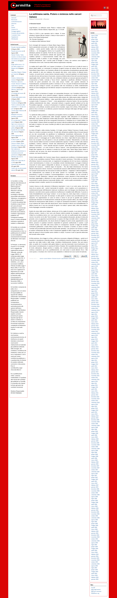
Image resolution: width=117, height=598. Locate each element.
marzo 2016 (94, 275)
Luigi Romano (64, 258)
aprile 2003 (94, 573)
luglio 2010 (94, 406)
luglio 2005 (94, 521)
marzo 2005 (94, 529)
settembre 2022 (95, 126)
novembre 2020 (95, 168)
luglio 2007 (94, 475)
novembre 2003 (95, 560)
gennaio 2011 (94, 395)
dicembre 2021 (95, 143)
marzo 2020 (94, 183)
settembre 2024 (95, 80)
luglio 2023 (94, 106)
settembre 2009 (95, 425)
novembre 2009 (95, 421)
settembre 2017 (95, 241)
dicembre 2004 (95, 535)
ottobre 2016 (94, 262)
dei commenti (96, 591)
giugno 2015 (94, 293)
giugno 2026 (94, 39)
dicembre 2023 (95, 97)
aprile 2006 (94, 504)
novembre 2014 (95, 306)
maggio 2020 (94, 179)
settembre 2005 (95, 518)
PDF (75, 256)
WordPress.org (95, 593)
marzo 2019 (94, 206)
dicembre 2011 (95, 373)
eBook (83, 256)
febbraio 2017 (94, 254)
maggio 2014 (94, 318)
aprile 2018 (94, 227)
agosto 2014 (94, 312)
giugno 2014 (94, 316)
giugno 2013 (94, 339)
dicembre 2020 (95, 166)
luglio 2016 (94, 268)
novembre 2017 (95, 237)
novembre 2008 (95, 445)
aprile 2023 (94, 112)
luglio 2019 (94, 199)
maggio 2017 (94, 249)
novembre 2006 (95, 491)
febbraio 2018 (94, 231)
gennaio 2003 (94, 579)
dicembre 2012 (95, 350)
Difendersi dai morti (16, 156)
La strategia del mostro (17, 93)
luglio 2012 (94, 360)
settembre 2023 (95, 103)
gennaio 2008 (94, 464)
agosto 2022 (94, 128)
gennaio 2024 (94, 95)
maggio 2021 (94, 156)
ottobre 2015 (94, 285)
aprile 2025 (94, 66)
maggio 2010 (94, 410)
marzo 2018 (94, 229)
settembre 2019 (95, 195)
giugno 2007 (94, 477)
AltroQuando (14, 39)
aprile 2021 (94, 158)
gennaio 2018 (94, 233)
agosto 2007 (94, 473)
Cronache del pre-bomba (17, 33)
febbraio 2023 (94, 116)
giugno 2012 (94, 362)
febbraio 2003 (94, 577)
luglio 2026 (94, 37)
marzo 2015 (94, 299)
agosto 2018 (94, 220)
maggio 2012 (94, 364)
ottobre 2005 (94, 516)
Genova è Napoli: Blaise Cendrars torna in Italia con (18, 145)
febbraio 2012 (94, 370)
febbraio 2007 (94, 485)
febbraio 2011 (94, 393)
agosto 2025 (94, 58)
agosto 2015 (94, 289)
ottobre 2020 (94, 170)
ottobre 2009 (94, 423)
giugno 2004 (94, 546)
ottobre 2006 (94, 493)
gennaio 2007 (94, 487)
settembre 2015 (95, 287)
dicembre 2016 (95, 258)
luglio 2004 (94, 544)
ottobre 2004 (94, 539)
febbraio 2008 (94, 462)
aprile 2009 (94, 435)
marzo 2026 (94, 45)
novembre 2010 (95, 398)
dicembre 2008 (95, 443)
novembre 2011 (95, 375)
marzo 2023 (94, 114)
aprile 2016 (94, 274)
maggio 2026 (94, 41)
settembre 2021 (95, 149)
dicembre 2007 (95, 466)
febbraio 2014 (94, 323)
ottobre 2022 (94, 124)
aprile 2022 (94, 135)
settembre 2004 (95, 541)
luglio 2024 (94, 83)
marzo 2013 (94, 345)
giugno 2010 (94, 408)
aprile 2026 (94, 43)
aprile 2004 (94, 550)
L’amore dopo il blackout (17, 110)
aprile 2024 (94, 89)
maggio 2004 (94, 548)
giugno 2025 (94, 62)
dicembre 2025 (95, 51)
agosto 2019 (94, 197)
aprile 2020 (94, 181)
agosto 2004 (94, 542)
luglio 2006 (94, 498)
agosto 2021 (94, 151)
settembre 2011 (95, 379)
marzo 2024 (94, 91)
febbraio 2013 (94, 347)
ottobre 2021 (94, 147)
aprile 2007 (94, 481)
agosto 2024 (94, 81)
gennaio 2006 (94, 510)
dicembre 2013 (95, 327)
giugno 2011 (94, 385)
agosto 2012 (94, 358)
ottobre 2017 (94, 239)
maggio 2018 (94, 226)
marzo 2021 (94, 160)
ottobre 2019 (94, 193)
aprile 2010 (94, 412)
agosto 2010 (94, 404)
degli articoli (95, 589)
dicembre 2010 (95, 396)
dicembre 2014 (95, 304)
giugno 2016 (94, 270)
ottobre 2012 (94, 354)
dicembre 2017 (95, 235)
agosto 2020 (94, 174)
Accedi (93, 587)
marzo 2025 (94, 68)
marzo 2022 (94, 137)
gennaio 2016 (94, 279)
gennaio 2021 (94, 164)
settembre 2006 (95, 494)
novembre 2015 (95, 283)
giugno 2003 (94, 569)
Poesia (13, 27)
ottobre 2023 (94, 101)
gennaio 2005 (94, 533)
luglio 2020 (94, 176)
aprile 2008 (94, 458)
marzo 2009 (94, 437)
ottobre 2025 (94, 55)
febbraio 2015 (94, 300)
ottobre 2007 (94, 469)
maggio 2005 (94, 525)
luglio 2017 (94, 245)
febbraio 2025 (94, 70)
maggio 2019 (94, 202)
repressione (72, 258)
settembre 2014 (95, 310)
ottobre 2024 (94, 78)
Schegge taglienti (15, 31)
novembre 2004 (95, 537)
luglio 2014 (94, 314)
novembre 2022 (95, 122)
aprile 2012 (94, 366)
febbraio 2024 (94, 93)
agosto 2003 (94, 566)
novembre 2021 (95, 145)
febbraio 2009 (94, 439)
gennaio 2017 (94, 256)
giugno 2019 (94, 201)
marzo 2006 (94, 506)
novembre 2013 (95, 329)
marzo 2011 (94, 391)
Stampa (67, 256)
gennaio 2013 (94, 348)
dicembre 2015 (95, 281)
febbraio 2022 (94, 139)
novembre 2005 (95, 514)
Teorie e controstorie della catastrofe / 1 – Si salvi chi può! (18, 106)
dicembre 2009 (95, 420)
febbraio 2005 (94, 531)
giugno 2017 (94, 247)
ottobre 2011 (94, 377)
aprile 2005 (94, 527)
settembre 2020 (95, 172)
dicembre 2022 (95, 120)
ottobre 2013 (94, 331)
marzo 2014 (94, 322)
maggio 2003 (94, 571)
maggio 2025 (94, 64)
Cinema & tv (14, 29)
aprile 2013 (94, 343)
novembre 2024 (95, 76)
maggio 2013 (94, 341)
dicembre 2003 (95, 558)
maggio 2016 (94, 272)
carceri (41, 258)
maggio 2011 (94, 387)
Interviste (13, 23)
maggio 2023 (94, 110)
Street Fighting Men (16, 135)
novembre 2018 (95, 214)
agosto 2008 (94, 450)
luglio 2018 (94, 222)
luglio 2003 (94, 567)
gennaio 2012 (94, 372)
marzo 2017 (94, 252)
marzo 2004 (94, 552)
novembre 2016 (95, 260)
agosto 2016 (94, 266)
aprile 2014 (94, 320)
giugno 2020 (94, 177)
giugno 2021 (94, 154)
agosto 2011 (94, 381)
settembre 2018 (95, 218)
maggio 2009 (94, 433)
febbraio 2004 (94, 554)
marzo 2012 (94, 368)
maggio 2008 (94, 456)
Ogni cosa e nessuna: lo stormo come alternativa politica (17, 126)
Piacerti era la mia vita (17, 51)
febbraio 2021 (94, 162)
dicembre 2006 (95, 489)
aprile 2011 (94, 389)
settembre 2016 (95, 264)
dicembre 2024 (95, 74)
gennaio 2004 (94, 556)
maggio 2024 (94, 87)
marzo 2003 (94, 575)
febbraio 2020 (94, 185)
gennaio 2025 (94, 72)
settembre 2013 (95, 333)
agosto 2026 (94, 35)
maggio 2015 (94, 295)
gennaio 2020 (94, 187)
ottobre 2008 (94, 446)
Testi (12, 25)
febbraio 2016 (94, 277)
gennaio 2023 (94, 118)
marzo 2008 (94, 460)
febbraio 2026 (94, 47)
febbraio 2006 (94, 508)
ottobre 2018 (94, 216)
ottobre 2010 (94, 400)
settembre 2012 (95, 356)
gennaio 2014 (94, 325)
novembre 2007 (95, 468)
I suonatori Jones (15, 35)
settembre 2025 (95, 56)
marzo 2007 (94, 483)
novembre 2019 (95, 191)
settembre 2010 (95, 402)
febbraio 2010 (94, 416)
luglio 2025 (94, 60)
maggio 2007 (94, 479)
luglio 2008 (94, 452)
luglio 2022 (94, 129)
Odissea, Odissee (16, 89)
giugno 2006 (94, 500)
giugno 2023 (94, 108)
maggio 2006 (94, 502)
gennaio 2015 (94, 302)
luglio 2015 (94, 291)
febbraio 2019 (94, 208)
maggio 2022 (94, 133)
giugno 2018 (94, 224)
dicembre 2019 (95, 189)
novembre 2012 (95, 352)
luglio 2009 (94, 429)
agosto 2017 (94, 243)
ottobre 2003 (94, 562)
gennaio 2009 (94, 441)
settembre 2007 (95, 471)
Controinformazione (16, 21)
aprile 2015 (94, 297)
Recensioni (46, 19)
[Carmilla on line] (58, 5)
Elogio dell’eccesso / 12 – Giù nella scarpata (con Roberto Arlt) (18, 66)
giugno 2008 (94, 454)
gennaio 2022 (94, 141)
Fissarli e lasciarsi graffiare (18, 47)
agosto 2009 (94, 427)
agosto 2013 (94, 335)
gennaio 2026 (94, 49)
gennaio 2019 (94, 210)
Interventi (13, 17)
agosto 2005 (94, 519)
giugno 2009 (94, 431)
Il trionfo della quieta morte (18, 97)
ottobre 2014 (94, 308)
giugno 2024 (94, 85)
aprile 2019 (94, 204)
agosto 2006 (94, 496)
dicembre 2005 (95, 512)
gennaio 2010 (94, 418)
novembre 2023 (95, 99)
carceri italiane (47, 258)
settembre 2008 (95, 448)
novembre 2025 (95, 53)
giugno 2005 (94, 523)
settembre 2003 (95, 564)
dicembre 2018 (95, 212)
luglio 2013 (94, 337)
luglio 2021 (94, 153)
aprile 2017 (94, 250)
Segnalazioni (14, 37)
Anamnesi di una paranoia (18, 164)
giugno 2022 (94, 131)
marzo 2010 (94, 414)
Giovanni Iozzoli (56, 258)
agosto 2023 (94, 104)
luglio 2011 (94, 383)
